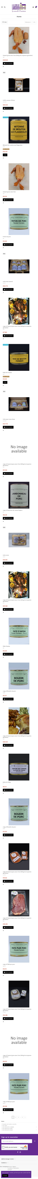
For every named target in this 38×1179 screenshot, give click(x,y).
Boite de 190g (7, 782)
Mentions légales (12, 1166)
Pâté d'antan (6, 646)
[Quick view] (4, 66)
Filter (5, 22)
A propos (10, 1169)
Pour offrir (4, 1125)
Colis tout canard (8, 281)
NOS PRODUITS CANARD (8, 1127)
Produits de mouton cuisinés (9, 1124)
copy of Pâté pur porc (9, 964)
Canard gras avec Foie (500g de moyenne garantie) (18, 55)
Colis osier (6, 555)
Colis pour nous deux (9, 419)
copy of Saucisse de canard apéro (12, 510)
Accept (5, 1175)
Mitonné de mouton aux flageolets (12, 145)
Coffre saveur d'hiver (9, 100)
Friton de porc (7, 236)
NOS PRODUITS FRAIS (7, 1130)
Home (2, 1121)
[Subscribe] (35, 1141)
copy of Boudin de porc (9, 691)
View (5, 155)
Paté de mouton (7, 372)
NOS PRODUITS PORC (7, 1128)
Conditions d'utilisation (13, 1168)
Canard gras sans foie (9, 191)
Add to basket (9, 63)
